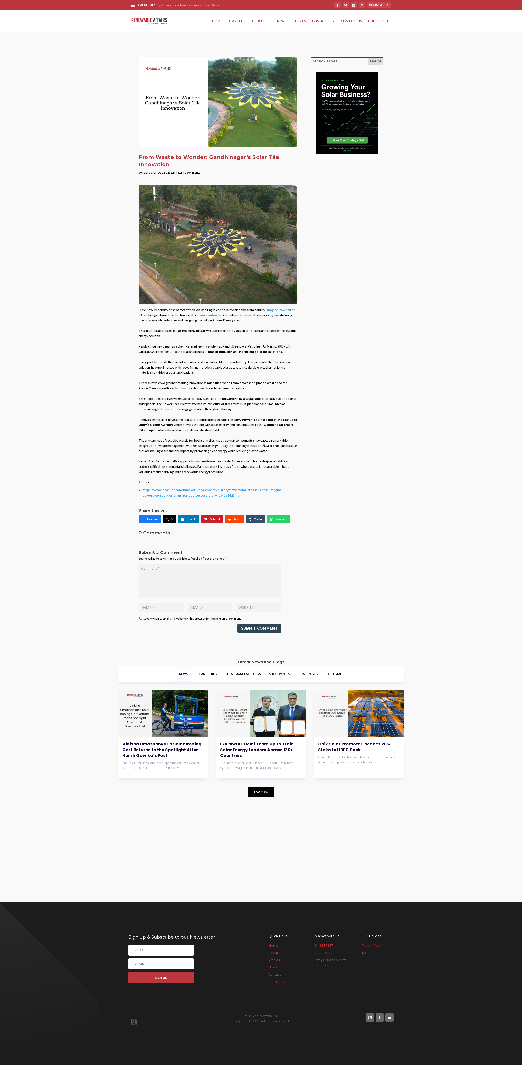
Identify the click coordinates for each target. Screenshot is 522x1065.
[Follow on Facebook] (380, 1017)
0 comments (192, 172)
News (281, 21)
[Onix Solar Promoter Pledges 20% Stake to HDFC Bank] (359, 713)
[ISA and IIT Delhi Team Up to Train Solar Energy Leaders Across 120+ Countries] (261, 713)
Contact (274, 974)
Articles (259, 21)
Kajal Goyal (149, 172)
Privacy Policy (372, 945)
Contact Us (351, 21)
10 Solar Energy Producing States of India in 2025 (187, 5)
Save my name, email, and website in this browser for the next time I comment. (192, 618)
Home (217, 21)
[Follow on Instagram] (370, 1017)
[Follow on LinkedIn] (389, 1017)
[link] (150, 519)
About (273, 953)
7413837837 (324, 945)
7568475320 (324, 953)
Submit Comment (259, 628)
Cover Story (323, 21)
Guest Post (378, 21)
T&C (364, 953)
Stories (299, 21)
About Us (236, 21)
